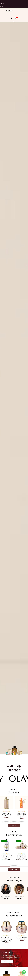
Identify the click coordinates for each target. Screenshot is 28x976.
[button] (3, 821)
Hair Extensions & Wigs (6, 897)
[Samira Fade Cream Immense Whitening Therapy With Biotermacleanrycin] (6, 927)
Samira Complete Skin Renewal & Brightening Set (21, 857)
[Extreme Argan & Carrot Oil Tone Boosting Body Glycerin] (21, 802)
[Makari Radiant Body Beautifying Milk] (6, 802)
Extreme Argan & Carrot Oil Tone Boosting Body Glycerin (21, 815)
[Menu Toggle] (14, 21)
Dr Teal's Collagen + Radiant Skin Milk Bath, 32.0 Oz (6, 857)
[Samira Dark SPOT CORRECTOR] (21, 927)
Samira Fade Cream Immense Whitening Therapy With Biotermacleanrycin (6, 939)
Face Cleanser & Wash (19, 897)
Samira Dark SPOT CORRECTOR (22, 938)
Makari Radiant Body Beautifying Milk (6, 814)
